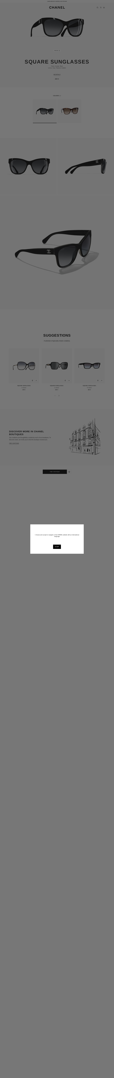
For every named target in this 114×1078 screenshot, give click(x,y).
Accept (57, 546)
